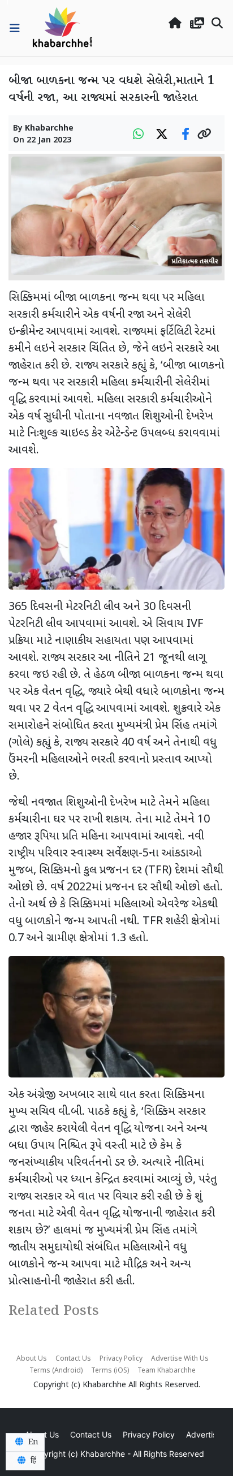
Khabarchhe (49, 128)
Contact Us (73, 1359)
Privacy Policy (121, 1359)
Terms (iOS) (110, 1370)
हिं (32, 1460)
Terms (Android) (56, 1370)
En (32, 1442)
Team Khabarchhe (166, 1370)
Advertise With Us (180, 1359)
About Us (31, 1359)
